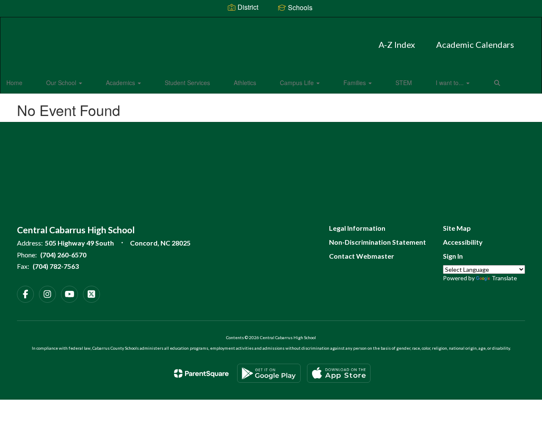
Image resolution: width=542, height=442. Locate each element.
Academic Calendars (475, 44)
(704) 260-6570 (63, 255)
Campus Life (297, 82)
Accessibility (463, 242)
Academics (121, 82)
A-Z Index (397, 44)
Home (14, 82)
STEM (403, 82)
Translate (504, 278)
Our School (62, 82)
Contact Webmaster (361, 256)
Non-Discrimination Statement (377, 242)
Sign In (453, 256)
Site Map (457, 228)
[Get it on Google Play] (269, 373)
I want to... (450, 82)
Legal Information (357, 228)
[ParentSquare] (201, 373)
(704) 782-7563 (56, 266)
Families (355, 82)
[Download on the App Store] (339, 373)
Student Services (187, 82)
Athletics (245, 82)
